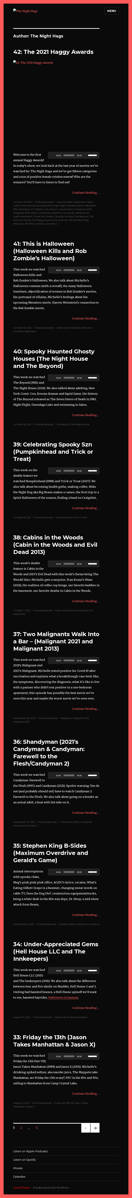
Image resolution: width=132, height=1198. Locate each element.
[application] (74, 155)
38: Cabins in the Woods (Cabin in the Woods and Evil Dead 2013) (55, 544)
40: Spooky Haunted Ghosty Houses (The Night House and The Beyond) (54, 358)
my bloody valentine (50, 212)
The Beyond (81, 216)
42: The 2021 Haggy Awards (53, 51)
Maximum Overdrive (87, 924)
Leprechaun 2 (66, 209)
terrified (69, 216)
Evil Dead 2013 (44, 205)
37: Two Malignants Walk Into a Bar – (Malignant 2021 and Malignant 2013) (56, 641)
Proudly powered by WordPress (51, 1187)
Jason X (54, 209)
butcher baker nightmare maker (75, 202)
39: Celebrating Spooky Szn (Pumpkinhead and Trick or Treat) (53, 451)
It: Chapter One (40, 209)
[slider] (93, 155)
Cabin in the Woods (24, 205)
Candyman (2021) (69, 822)
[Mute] (85, 155)
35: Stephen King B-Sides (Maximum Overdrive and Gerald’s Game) (50, 853)
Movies (18, 1168)
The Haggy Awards (42, 220)
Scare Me (39, 216)
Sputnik (59, 216)
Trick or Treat (80, 517)
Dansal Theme (21, 1187)
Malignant (66, 718)
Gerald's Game (75, 205)
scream (50, 216)
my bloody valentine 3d (76, 212)
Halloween (63, 327)
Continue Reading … (86, 192)
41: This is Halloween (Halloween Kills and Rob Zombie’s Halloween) (50, 251)
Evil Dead (83, 610)
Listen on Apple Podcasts (30, 1151)
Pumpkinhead (64, 517)
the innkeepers (78, 1017)
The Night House (80, 424)
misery (34, 212)
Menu (111, 11)
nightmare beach (23, 216)
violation (40, 223)
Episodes (19, 1176)
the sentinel (60, 220)
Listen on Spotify (24, 1159)
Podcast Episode (44, 202)
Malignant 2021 (21, 212)
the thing (30, 223)
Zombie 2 (51, 223)
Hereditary (24, 209)
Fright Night (59, 205)
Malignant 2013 (83, 209)
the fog (27, 220)
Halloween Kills (78, 327)
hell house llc (62, 1017)
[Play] (52, 155)
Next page (95, 1132)
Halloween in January (63, 997)
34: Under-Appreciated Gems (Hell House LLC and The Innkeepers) (55, 951)
